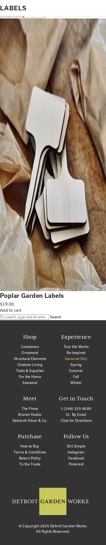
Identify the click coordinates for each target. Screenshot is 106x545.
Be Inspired (76, 353)
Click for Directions (76, 420)
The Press (30, 408)
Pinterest (76, 464)
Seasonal (29, 382)
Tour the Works (76, 347)
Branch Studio (29, 414)
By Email (79, 414)
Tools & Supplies (30, 371)
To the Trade (29, 464)
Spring (76, 365)
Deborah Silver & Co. (30, 420)
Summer (76, 371)
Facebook (76, 458)
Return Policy (30, 458)
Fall (76, 377)
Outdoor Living (29, 365)
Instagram (76, 452)
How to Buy (29, 446)
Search (55, 317)
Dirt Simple (76, 446)
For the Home (30, 377)
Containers (30, 347)
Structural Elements (30, 359)
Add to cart (10, 310)
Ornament (29, 353)
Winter (76, 382)
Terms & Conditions (30, 452)
